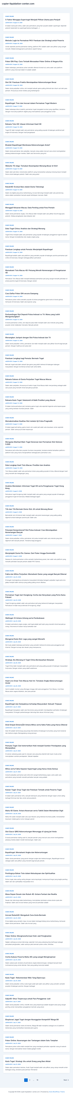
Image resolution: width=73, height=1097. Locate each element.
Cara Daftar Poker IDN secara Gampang (21, 293)
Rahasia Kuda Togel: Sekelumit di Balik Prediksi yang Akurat (30, 400)
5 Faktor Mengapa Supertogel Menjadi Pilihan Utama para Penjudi (32, 20)
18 (37, 1080)
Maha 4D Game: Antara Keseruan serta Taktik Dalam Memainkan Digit (34, 811)
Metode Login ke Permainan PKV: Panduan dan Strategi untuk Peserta (34, 40)
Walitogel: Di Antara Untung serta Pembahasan (24, 618)
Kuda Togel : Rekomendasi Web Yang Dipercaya (25, 978)
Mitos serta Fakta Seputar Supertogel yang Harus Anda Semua (31, 769)
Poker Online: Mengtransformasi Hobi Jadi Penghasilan (28, 936)
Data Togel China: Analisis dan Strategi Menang (25, 228)
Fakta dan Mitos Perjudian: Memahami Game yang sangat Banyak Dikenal (35, 574)
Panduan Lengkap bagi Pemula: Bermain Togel (24, 358)
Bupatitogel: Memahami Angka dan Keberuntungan (26, 852)
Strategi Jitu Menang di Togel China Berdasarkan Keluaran (29, 660)
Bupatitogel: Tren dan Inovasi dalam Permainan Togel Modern (31, 103)
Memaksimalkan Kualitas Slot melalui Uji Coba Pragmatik (28, 421)
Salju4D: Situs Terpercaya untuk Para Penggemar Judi (27, 999)
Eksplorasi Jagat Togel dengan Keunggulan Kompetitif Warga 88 (32, 1019)
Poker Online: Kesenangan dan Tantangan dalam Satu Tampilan (31, 1040)
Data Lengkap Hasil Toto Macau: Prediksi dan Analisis (27, 465)
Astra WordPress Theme (57, 1092)
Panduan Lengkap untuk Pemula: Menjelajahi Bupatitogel (29, 249)
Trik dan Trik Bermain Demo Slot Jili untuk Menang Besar (29, 509)
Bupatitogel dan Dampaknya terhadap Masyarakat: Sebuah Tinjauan (33, 704)
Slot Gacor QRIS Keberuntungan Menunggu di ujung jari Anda (31, 831)
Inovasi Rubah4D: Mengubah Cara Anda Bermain (25, 915)
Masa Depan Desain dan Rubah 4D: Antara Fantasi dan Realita (31, 894)
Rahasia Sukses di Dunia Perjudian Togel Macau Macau (28, 379)
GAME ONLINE (9, 16)
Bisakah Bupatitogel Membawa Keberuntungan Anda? (27, 145)
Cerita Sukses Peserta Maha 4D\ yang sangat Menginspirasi (30, 957)
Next (66, 1080)
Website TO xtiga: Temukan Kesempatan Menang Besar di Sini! (31, 166)
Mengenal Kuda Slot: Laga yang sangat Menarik (25, 639)
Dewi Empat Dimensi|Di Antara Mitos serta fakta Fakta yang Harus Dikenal (36, 725)
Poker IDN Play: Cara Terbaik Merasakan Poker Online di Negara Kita (34, 61)
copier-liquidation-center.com (18, 3)
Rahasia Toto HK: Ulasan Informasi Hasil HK (23, 124)
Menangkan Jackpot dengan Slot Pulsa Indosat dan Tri (28, 337)
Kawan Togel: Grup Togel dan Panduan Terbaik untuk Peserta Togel (33, 790)
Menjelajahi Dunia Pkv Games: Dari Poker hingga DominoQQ (30, 553)
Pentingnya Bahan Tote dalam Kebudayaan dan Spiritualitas (30, 873)
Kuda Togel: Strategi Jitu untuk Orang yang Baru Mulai (27, 1061)
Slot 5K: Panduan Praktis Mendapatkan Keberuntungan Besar (30, 82)
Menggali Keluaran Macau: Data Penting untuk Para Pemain (30, 208)
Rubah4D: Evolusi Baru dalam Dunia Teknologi (24, 187)
